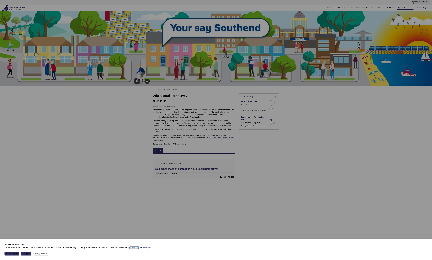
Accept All (26, 253)
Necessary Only (12, 253)
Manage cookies (41, 253)
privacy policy (134, 248)
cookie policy (147, 248)
